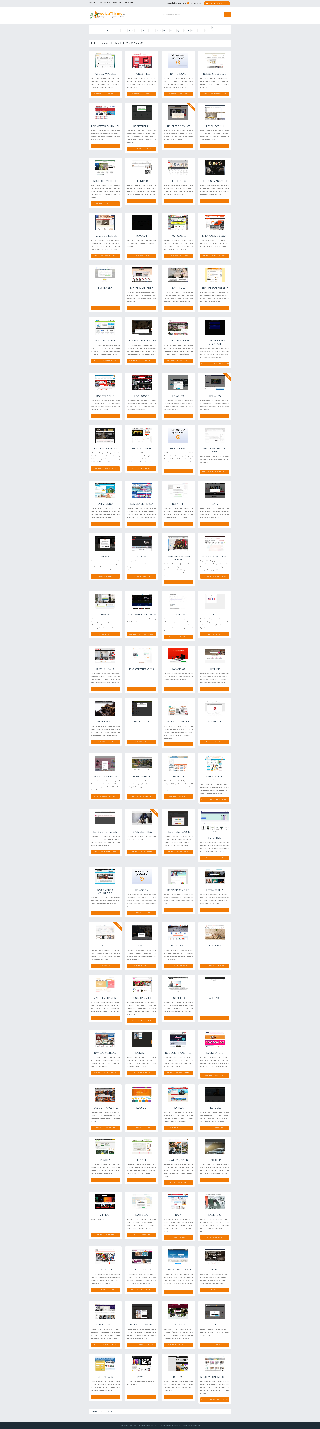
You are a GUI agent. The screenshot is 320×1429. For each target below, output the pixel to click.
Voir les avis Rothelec (141, 1234)
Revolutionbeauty (105, 776)
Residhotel (178, 776)
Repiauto (215, 396)
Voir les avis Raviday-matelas (105, 1072)
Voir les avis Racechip (215, 1179)
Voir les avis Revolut (142, 255)
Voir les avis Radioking (178, 689)
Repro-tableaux (105, 1324)
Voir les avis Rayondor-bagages (215, 576)
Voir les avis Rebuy (105, 634)
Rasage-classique (105, 236)
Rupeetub (214, 721)
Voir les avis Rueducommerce (178, 744)
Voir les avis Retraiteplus (215, 910)
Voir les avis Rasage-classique (105, 255)
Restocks (215, 1107)
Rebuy (105, 614)
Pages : (95, 1411)
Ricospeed (141, 556)
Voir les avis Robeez (141, 965)
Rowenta (178, 396)
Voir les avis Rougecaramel (142, 1020)
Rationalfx (178, 614)
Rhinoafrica (105, 721)
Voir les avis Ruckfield (178, 1017)
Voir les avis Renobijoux (178, 200)
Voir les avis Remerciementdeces (178, 1292)
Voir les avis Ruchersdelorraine (214, 308)
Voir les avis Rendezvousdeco (215, 93)
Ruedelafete (214, 1053)
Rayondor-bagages (215, 556)
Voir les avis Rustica (105, 1179)
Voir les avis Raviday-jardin (178, 1182)
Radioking (178, 669)
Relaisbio (142, 1160)
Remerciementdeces (178, 1269)
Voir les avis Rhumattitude (142, 468)
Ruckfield (178, 998)
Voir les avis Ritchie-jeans (105, 689)
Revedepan (215, 945)
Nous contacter (196, 3)
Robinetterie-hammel (105, 126)
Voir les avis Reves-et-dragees (105, 851)
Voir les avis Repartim (178, 523)
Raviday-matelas (105, 1053)
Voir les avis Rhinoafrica (105, 741)
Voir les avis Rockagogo (141, 416)
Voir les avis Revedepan (215, 965)
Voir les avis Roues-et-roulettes (105, 1127)
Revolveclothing (141, 1324)
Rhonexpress (141, 74)
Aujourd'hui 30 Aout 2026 (176, 3)
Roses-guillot (178, 1324)
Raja (178, 1215)
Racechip (215, 1160)
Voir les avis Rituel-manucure (141, 308)
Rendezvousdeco (214, 74)
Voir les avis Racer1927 (214, 1237)
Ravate (141, 1377)
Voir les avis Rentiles (178, 1127)
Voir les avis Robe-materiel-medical (214, 799)
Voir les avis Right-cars (105, 308)
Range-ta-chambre (105, 998)
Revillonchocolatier (142, 340)
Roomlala (178, 288)
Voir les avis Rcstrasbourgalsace (141, 634)
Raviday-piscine (105, 340)
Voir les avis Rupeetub (214, 741)
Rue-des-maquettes (178, 1053)
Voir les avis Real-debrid (178, 470)
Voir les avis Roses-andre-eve (178, 360)
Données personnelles (170, 1425)
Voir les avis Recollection (215, 146)
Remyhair (142, 181)
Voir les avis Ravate (141, 1396)
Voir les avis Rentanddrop (105, 523)
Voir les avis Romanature (141, 796)
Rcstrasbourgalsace (142, 614)
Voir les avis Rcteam (178, 1396)
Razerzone (215, 998)
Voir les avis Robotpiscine (105, 416)
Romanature (141, 776)
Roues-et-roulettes (105, 1107)
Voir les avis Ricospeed (141, 576)
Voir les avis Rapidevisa (178, 965)
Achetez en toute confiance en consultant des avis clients (111, 3)
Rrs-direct (105, 1269)
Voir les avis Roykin (215, 1344)
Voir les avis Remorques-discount (215, 255)
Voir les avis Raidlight (141, 1072)
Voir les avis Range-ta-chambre (105, 1017)
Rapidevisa (178, 945)
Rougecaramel (142, 998)
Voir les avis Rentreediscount (178, 146)
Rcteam (178, 1377)
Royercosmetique (105, 181)
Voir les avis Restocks (214, 1127)
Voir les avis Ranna (215, 523)
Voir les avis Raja (178, 1237)
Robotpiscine (105, 396)
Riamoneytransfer (141, 669)
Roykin (214, 1324)
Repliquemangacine (215, 181)
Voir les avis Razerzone (215, 1017)
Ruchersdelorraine (215, 288)
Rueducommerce (178, 721)
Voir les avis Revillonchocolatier (141, 360)
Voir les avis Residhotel (178, 796)
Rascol (105, 945)
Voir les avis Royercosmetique (105, 203)
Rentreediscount (178, 126)
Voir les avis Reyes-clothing (141, 851)
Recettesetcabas (178, 832)
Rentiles (178, 1107)
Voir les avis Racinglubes (178, 255)
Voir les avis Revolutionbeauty (105, 796)
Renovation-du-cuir (105, 448)
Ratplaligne (178, 74)
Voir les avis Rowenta (178, 416)
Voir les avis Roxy (214, 634)
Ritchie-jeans (105, 669)
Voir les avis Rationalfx (178, 636)
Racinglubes (178, 236)
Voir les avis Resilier (215, 689)
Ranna (215, 504)
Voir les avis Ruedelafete (214, 1075)
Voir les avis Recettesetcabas (178, 851)
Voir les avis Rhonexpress (142, 93)
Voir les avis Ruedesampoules (105, 93)
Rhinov (105, 556)
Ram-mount (105, 1215)
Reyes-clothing (142, 832)
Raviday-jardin (178, 1160)
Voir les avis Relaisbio (141, 1179)
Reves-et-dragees (105, 832)
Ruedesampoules (105, 74)
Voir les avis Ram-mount (105, 1234)
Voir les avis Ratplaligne (178, 93)
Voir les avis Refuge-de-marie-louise (178, 581)
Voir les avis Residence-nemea (141, 523)
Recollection (215, 126)
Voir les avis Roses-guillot (178, 1344)
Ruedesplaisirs (142, 1269)
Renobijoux (178, 181)
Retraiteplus (215, 890)
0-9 (213, 28)
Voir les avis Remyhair (141, 200)
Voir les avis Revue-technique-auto (215, 471)
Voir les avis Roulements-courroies (105, 913)
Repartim (178, 504)
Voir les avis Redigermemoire (178, 910)
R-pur (215, 1269)
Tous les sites (112, 31)
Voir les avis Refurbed (214, 857)
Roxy (215, 614)
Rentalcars (105, 1377)
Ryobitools (141, 721)
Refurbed (214, 837)
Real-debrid (178, 448)
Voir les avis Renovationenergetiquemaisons (215, 1399)
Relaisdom (142, 890)
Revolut (141, 236)
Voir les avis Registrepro (141, 148)
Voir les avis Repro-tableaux (105, 1344)
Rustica (105, 1160)
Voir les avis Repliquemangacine (215, 200)
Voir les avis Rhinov (105, 576)
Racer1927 (214, 1215)
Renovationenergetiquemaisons (222, 1377)
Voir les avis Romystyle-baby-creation (215, 363)
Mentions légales (191, 1425)
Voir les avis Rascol (105, 965)
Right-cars (105, 288)
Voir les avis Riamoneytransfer (142, 689)
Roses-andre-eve (178, 340)
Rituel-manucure (141, 288)
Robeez (141, 945)
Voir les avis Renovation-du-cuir (105, 468)
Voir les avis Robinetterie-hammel (105, 146)
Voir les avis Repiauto (215, 416)
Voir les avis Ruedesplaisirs (141, 1289)
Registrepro (141, 126)
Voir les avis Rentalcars (105, 1396)
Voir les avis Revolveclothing (141, 1344)
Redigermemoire (178, 890)
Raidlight (141, 1053)
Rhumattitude (141, 448)
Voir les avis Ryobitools (142, 741)
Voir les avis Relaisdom (141, 912)
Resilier (215, 669)
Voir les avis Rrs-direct (105, 1289)
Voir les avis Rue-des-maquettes (178, 1072)
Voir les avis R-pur (215, 1289)
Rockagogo (142, 396)
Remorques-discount (215, 236)
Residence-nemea (141, 504)
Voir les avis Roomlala (178, 308)
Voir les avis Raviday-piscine (105, 360)
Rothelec (141, 1215)
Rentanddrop (105, 504)
